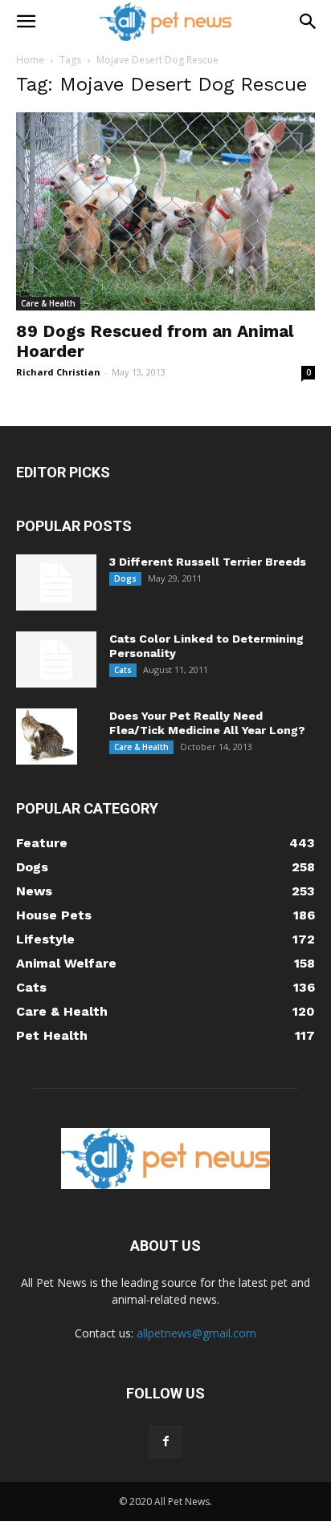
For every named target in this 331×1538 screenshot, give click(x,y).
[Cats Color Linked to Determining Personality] (56, 659)
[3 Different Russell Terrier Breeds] (56, 582)
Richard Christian (58, 372)
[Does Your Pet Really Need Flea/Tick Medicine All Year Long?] (46, 736)
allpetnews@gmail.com (196, 1333)
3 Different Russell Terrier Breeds (207, 561)
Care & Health (48, 303)
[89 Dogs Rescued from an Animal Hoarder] (165, 211)
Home (30, 60)
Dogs (125, 578)
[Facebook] (165, 1442)
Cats (123, 670)
